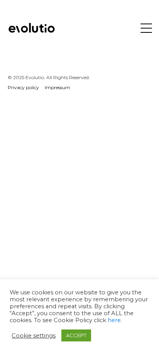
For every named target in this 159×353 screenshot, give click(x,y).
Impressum (57, 87)
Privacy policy (23, 87)
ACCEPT (76, 335)
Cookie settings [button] (34, 335)
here (114, 320)
